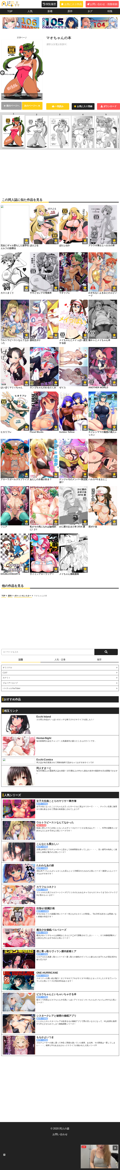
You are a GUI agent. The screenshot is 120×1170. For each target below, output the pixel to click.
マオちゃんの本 (40, 596)
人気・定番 (60, 659)
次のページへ (30, 105)
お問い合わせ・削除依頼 (104, 4)
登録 (55, 243)
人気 (30, 11)
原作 (70, 11)
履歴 (99, 659)
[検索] (106, 652)
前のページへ (13, 105)
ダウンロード (110, 106)
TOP (9, 11)
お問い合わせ (60, 1134)
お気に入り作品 (73, 4)
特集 (110, 11)
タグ (90, 11)
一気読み (59, 106)
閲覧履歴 (51, 4)
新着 (50, 11)
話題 (21, 659)
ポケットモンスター (56, 44)
